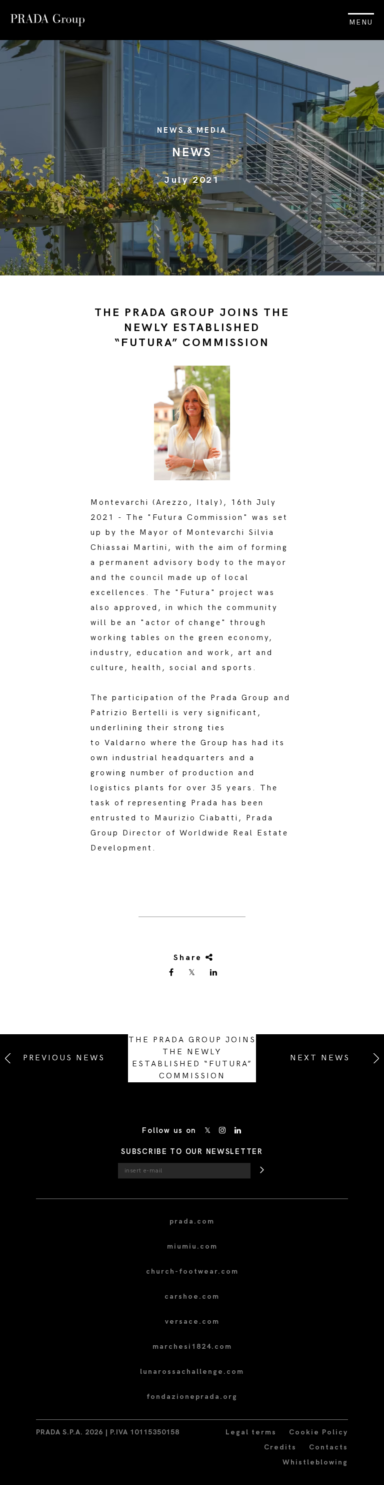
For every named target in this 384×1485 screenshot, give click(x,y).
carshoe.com (192, 1296)
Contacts (328, 1447)
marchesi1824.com (192, 1346)
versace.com (192, 1321)
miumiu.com (192, 1246)
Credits (280, 1447)
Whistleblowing (315, 1462)
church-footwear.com (192, 1271)
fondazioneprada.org (192, 1396)
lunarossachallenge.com (192, 1371)
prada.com (192, 1221)
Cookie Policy (318, 1432)
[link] (172, 973)
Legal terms (251, 1432)
